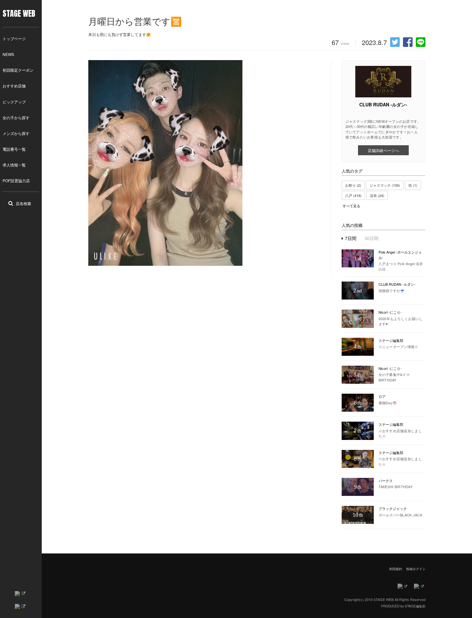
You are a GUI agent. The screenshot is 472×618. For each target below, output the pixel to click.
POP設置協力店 (16, 180)
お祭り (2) (353, 185)
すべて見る (351, 205)
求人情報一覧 (14, 164)
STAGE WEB (19, 13)
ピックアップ (14, 101)
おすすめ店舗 (14, 85)
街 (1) (412, 185)
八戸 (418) (353, 195)
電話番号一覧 (14, 149)
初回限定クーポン (18, 70)
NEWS (8, 54)
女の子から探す (16, 117)
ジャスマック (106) (385, 185)
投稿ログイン (415, 569)
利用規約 (395, 569)
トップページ (14, 38)
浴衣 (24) (377, 195)
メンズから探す (16, 133)
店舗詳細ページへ (383, 150)
